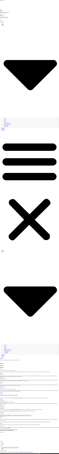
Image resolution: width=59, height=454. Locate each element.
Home (2, 250)
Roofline (5, 348)
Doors (5, 119)
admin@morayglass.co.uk (6, 448)
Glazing (5, 347)
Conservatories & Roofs (7, 124)
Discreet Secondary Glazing (7, 349)
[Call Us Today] (0, 19)
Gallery (2, 128)
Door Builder (3, 354)
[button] (29, 190)
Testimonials (3, 129)
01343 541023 (2, 22)
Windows (5, 118)
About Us (3, 24)
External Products (6, 126)
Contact (3, 130)
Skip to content (2, 0)
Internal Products (6, 125)
